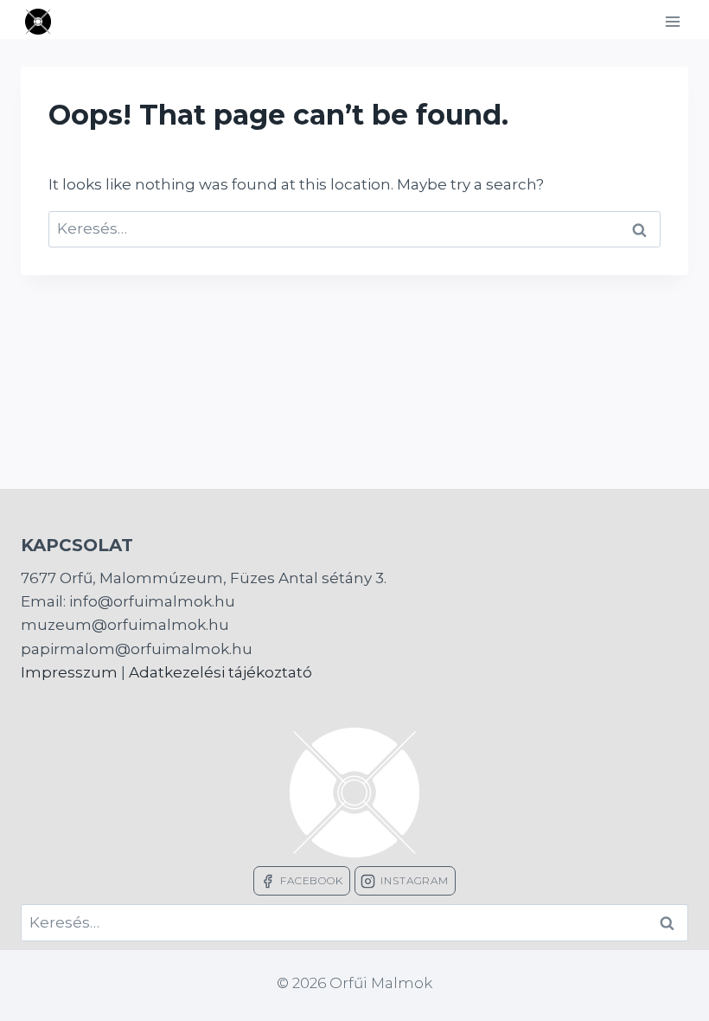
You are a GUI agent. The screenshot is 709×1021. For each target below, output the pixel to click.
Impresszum (69, 672)
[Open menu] (672, 21)
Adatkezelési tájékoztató (220, 672)
